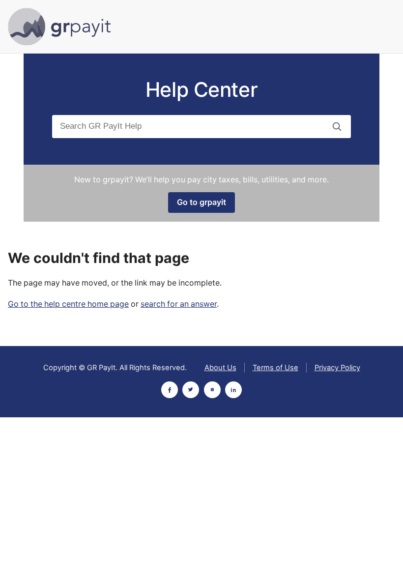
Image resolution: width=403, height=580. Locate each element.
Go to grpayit (201, 202)
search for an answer (179, 304)
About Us (220, 368)
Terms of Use (275, 368)
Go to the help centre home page (68, 304)
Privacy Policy (337, 368)
